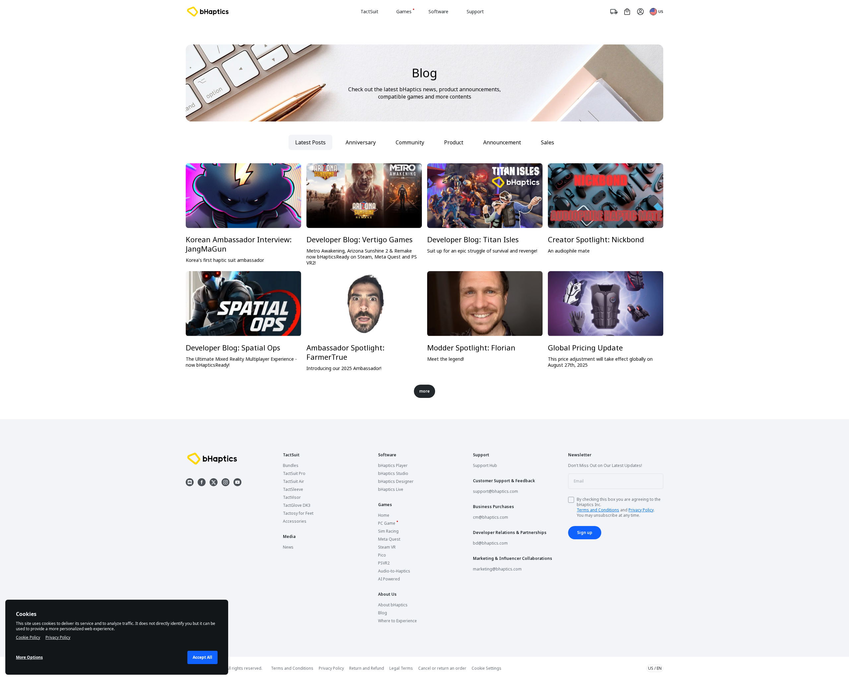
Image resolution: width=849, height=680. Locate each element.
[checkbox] (571, 500)
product (453, 142)
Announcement (502, 142)
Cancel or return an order (442, 668)
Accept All (202, 657)
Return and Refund (366, 668)
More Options (29, 657)
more (424, 391)
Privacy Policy (641, 510)
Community (410, 142)
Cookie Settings (486, 668)
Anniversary (361, 142)
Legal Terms (401, 668)
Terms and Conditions (598, 510)
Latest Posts (310, 142)
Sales (547, 142)
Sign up (584, 532)
